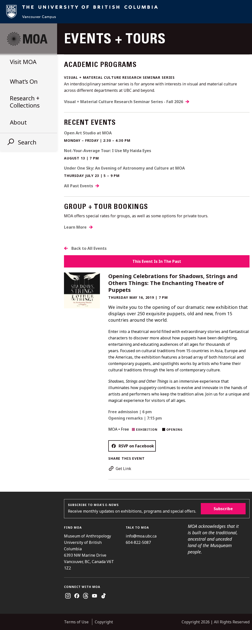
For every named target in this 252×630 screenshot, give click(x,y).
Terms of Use (76, 622)
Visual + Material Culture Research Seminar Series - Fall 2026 (123, 101)
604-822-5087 (138, 542)
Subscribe (223, 508)
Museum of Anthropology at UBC (27, 39)
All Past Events (78, 186)
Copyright (104, 622)
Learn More (75, 227)
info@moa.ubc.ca (141, 536)
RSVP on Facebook (136, 446)
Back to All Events (89, 248)
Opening (174, 429)
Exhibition (147, 429)
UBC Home (126, 11)
